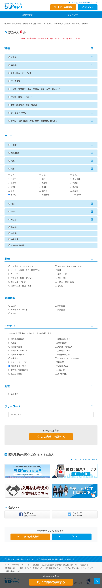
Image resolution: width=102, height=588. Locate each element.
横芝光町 (45, 195)
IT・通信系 (15, 81)
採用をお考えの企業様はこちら (84, 2)
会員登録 (64, 7)
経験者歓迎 (62, 343)
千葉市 (13, 145)
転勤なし (14, 343)
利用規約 (83, 565)
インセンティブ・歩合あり (68, 358)
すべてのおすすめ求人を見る (85, 459)
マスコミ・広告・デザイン (22, 278)
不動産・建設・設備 (65, 282)
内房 (13, 204)
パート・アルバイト (19, 310)
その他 (60, 286)
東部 (13, 169)
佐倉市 (44, 175)
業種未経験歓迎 (63, 339)
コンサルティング (18, 282)
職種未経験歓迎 (17, 339)
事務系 (13, 65)
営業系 (13, 57)
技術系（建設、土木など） (22, 97)
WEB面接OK (62, 366)
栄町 (43, 179)
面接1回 (60, 362)
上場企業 (61, 370)
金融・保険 (62, 278)
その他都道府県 (17, 245)
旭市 (12, 191)
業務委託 (61, 310)
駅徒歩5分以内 (63, 354)
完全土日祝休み (17, 354)
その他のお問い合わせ (72, 568)
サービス (14, 274)
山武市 (44, 191)
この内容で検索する (53, 436)
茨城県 (13, 227)
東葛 (13, 161)
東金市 (75, 191)
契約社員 (61, 306)
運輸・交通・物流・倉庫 (21, 286)
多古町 (13, 187)
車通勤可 (14, 358)
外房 (13, 212)
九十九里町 (77, 195)
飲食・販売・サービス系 (21, 73)
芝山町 (13, 195)
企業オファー (73, 15)
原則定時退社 (16, 347)
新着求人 (14, 394)
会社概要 (35, 565)
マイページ (25, 565)
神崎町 (75, 183)
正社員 (13, 306)
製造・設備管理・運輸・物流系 (24, 105)
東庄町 (44, 187)
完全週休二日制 (63, 351)
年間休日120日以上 (19, 351)
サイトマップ (88, 568)
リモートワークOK (19, 362)
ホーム (7, 565)
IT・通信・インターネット (22, 266)
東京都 (13, 220)
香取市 (44, 183)
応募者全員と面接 (18, 366)
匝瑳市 (75, 187)
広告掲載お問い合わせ (53, 568)
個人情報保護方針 (59, 565)
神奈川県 (14, 239)
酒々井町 (76, 179)
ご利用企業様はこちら (12, 571)
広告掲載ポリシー (11, 568)
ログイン (89, 7)
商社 (59, 270)
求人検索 (15, 565)
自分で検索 (27, 15)
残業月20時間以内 (65, 347)
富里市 (75, 175)
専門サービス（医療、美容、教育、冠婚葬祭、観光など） (35, 121)
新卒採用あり (63, 374)
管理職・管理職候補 (19, 370)
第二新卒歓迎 (16, 374)
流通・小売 (62, 274)
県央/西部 (15, 153)
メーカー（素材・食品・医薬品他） (26, 270)
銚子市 (13, 183)
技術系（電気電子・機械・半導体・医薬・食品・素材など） (36, 89)
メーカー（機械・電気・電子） (70, 266)
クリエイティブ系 (18, 113)
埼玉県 (13, 233)
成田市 (13, 175)
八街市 (13, 179)
